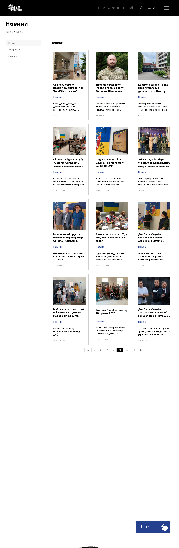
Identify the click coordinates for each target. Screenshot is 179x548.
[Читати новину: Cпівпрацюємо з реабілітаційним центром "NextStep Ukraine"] (69, 53)
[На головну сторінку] (15, 8)
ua (149, 8)
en (154, 8)
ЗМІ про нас (14, 49)
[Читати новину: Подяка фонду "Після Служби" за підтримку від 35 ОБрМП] (112, 128)
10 (127, 349)
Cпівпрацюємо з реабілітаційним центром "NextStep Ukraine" (69, 88)
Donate (149, 526)
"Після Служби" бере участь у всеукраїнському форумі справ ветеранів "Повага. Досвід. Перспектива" (154, 166)
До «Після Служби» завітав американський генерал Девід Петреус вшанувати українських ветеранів (153, 316)
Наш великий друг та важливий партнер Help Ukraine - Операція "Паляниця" (68, 239)
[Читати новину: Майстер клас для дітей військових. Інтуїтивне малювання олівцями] (69, 278)
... (88, 349)
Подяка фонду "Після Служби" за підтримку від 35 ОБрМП (110, 163)
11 (134, 349)
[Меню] (166, 8)
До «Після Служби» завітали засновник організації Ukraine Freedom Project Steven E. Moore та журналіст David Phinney (153, 242)
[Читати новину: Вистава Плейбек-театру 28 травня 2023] (112, 278)
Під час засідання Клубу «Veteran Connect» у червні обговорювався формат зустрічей (68, 164)
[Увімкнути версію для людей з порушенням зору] (131, 8)
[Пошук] (141, 7)
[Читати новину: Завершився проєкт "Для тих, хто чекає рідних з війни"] (112, 203)
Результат (13, 56)
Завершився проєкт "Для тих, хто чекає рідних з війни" (112, 238)
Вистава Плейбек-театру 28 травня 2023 (112, 312)
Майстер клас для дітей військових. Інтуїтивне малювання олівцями (68, 312)
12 (141, 349)
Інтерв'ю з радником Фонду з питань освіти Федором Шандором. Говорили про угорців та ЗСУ (111, 91)
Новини (12, 43)
